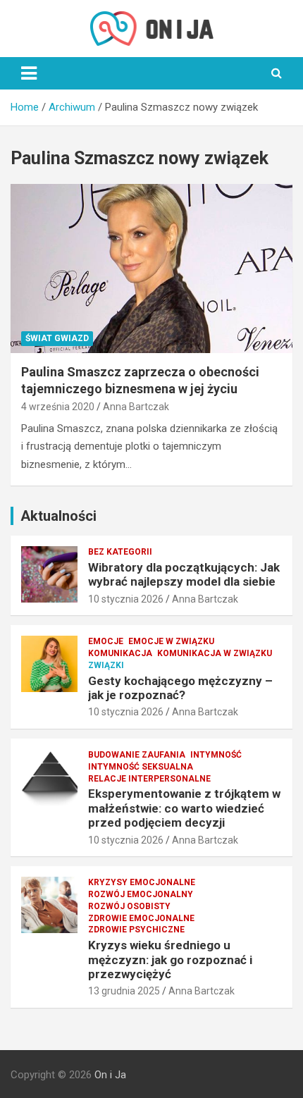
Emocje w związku (171, 641)
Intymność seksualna (140, 767)
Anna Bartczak (136, 406)
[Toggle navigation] (29, 73)
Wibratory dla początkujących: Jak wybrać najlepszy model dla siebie (184, 574)
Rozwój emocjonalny (140, 894)
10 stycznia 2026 (125, 599)
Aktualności (58, 515)
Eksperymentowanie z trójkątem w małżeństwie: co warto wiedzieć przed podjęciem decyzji (184, 808)
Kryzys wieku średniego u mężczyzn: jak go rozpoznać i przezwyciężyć (170, 959)
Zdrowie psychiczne (136, 929)
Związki (106, 665)
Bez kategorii (120, 552)
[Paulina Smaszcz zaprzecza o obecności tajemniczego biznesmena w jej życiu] (151, 268)
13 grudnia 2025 (124, 991)
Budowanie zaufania (136, 755)
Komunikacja (120, 653)
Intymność (216, 755)
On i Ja (110, 1074)
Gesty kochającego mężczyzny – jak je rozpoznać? (180, 688)
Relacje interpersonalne (149, 779)
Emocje (105, 641)
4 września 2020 (57, 406)
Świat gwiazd (57, 338)
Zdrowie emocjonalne (141, 918)
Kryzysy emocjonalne (141, 882)
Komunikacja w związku (214, 653)
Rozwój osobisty (129, 906)
